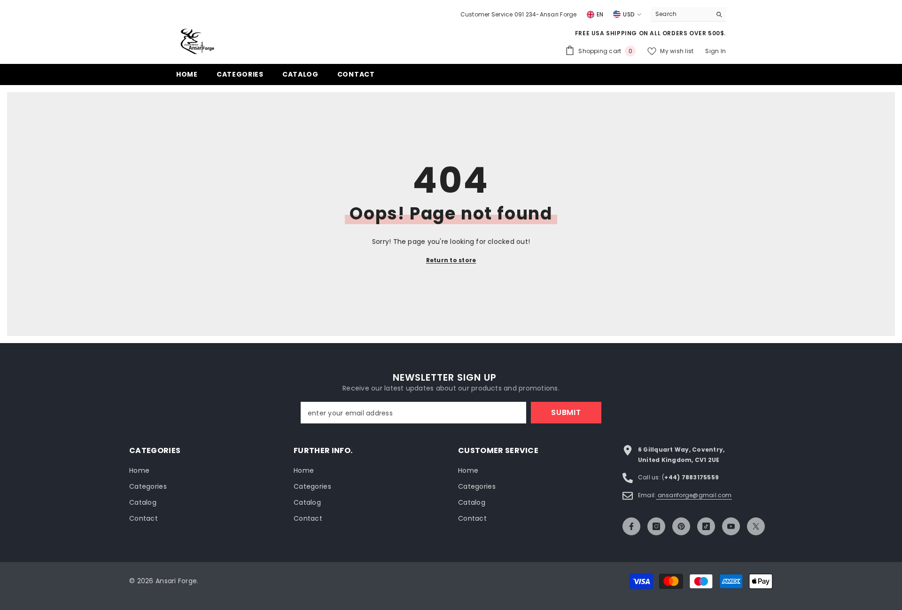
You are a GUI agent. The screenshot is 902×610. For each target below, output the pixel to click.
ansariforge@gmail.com (693, 495)
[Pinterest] (681, 526)
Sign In (715, 51)
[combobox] (681, 14)
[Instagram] (656, 526)
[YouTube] (731, 526)
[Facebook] (631, 526)
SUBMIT (566, 412)
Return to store (451, 260)
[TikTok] (706, 526)
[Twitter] (756, 526)
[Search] (688, 14)
